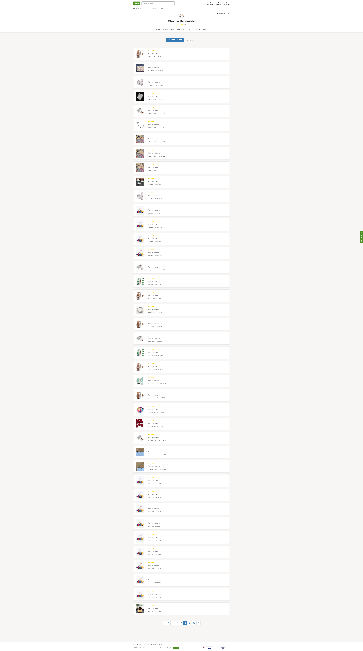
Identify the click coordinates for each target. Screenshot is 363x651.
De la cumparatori (175, 40)
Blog (149, 648)
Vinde (144, 648)
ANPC (135, 648)
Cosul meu (227, 4)
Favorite (218, 4)
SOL (139, 648)
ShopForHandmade (181, 21)
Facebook (155, 648)
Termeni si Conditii (165, 648)
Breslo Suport (361, 236)
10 (194, 623)
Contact (176, 648)
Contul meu (210, 4)
